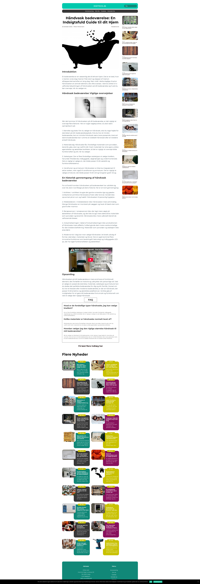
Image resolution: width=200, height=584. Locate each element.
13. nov (111, 504)
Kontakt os (111, 11)
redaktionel (115, 26)
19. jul (81, 361)
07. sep (111, 522)
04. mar (82, 486)
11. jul (111, 433)
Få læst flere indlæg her (90, 346)
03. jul (111, 361)
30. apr (111, 379)
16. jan (111, 486)
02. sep (82, 540)
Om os (97, 11)
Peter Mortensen (79, 26)
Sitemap (114, 579)
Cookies (103, 11)
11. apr (81, 469)
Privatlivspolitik (158, 581)
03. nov (82, 522)
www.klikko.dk (87, 578)
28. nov (111, 397)
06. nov (82, 415)
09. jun (82, 379)
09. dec (82, 504)
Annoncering (89, 11)
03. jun (111, 451)
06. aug (82, 433)
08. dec (82, 397)
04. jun (82, 451)
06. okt (111, 415)
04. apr (111, 469)
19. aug (111, 540)
